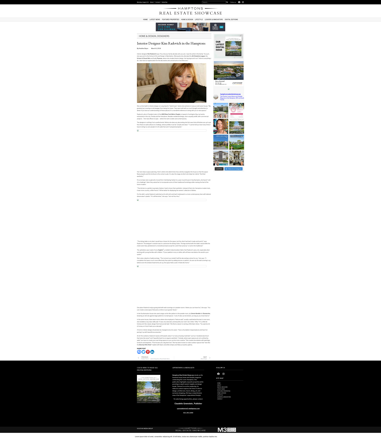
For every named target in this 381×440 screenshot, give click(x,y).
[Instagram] (243, 2)
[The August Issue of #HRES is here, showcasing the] (236, 184)
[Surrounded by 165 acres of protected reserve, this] (220, 168)
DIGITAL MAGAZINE (222, 387)
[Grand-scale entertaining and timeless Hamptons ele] (236, 215)
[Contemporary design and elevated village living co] (220, 215)
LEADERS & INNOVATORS (214, 19)
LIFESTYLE (199, 19)
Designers (163, 35)
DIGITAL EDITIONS (231, 19)
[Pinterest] (148, 352)
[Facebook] (239, 2)
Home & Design (147, 35)
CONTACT (220, 399)
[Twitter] (143, 352)
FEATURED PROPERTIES (170, 19)
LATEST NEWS (155, 19)
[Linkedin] (152, 352)
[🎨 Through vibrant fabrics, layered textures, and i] (220, 184)
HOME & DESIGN (187, 19)
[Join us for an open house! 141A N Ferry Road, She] (220, 200)
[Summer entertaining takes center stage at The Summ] (236, 168)
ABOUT (219, 385)
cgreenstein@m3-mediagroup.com (188, 408)
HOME (145, 19)
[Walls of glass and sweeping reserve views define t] (236, 200)
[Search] (227, 2)
